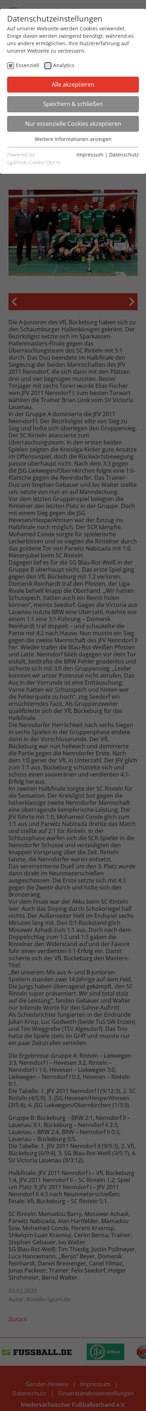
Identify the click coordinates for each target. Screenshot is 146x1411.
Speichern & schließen (73, 104)
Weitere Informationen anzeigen (73, 139)
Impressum (90, 154)
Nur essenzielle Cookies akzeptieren (73, 124)
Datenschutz (124, 154)
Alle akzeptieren (73, 84)
